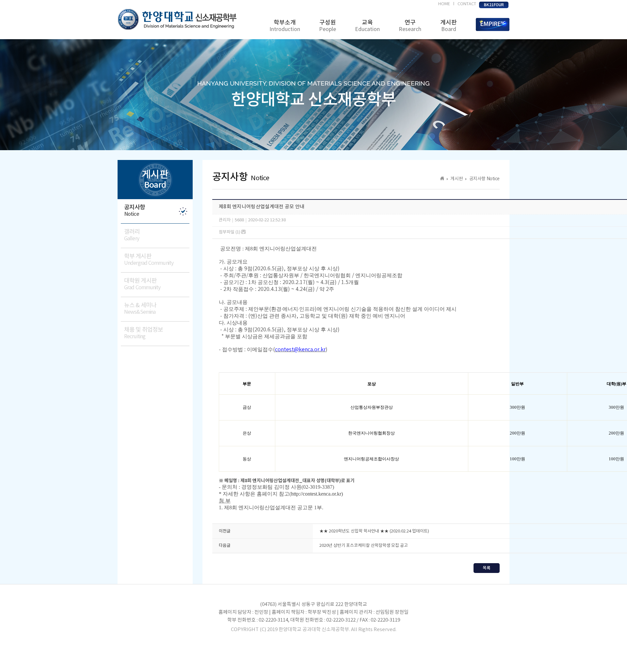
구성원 (327, 25)
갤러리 (132, 235)
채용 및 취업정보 (143, 333)
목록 (486, 568)
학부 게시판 (148, 259)
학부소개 (284, 25)
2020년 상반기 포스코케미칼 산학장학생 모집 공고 (363, 545)
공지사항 (134, 210)
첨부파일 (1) (230, 232)
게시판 (448, 25)
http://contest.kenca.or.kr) (317, 494)
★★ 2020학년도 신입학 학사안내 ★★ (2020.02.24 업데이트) (374, 531)
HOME (444, 4)
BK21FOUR (494, 5)
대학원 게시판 (142, 284)
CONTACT (467, 4)
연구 (410, 25)
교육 (367, 25)
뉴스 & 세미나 (140, 308)
